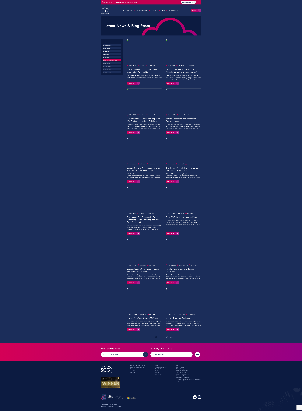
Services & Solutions (142, 10)
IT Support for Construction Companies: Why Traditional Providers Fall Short (143, 120)
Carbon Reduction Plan (182, 374)
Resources (155, 10)
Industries (130, 10)
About (163, 10)
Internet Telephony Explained (178, 318)
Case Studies (106, 63)
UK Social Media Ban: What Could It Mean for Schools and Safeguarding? (181, 70)
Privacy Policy (180, 369)
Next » (171, 337)
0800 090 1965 (159, 354)
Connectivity (106, 51)
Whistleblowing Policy (182, 377)
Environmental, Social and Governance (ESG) (188, 379)
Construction (107, 69)
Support (157, 372)
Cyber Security (107, 48)
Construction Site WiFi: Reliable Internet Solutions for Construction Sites (143, 169)
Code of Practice (181, 372)
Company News (107, 66)
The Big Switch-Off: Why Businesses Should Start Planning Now (142, 70)
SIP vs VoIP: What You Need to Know (181, 217)
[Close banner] (199, 2)
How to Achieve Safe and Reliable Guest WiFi (180, 270)
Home (124, 10)
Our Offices (158, 374)
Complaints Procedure (182, 376)
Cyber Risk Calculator (187, 2)
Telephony (106, 54)
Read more (131, 83)
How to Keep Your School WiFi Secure (143, 318)
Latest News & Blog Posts (110, 60)
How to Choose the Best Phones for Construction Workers (181, 120)
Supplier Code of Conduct (183, 381)
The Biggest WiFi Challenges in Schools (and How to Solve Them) (182, 169)
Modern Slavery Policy (182, 370)
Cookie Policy (180, 367)
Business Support (107, 45)
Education (106, 57)
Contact (194, 10)
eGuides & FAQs (107, 72)
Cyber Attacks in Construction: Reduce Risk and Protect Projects (143, 270)
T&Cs (177, 365)
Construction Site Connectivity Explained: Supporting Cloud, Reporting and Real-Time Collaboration (144, 220)
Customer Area (173, 10)
